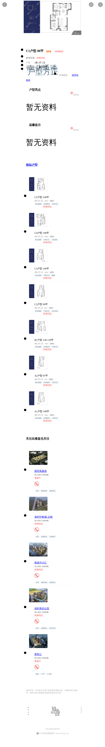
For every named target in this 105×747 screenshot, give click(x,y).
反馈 (57, 714)
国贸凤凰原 (40, 471)
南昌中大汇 (40, 562)
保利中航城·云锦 (43, 516)
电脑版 (55, 710)
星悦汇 (38, 654)
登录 (54, 707)
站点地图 (55, 712)
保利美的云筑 (41, 608)
